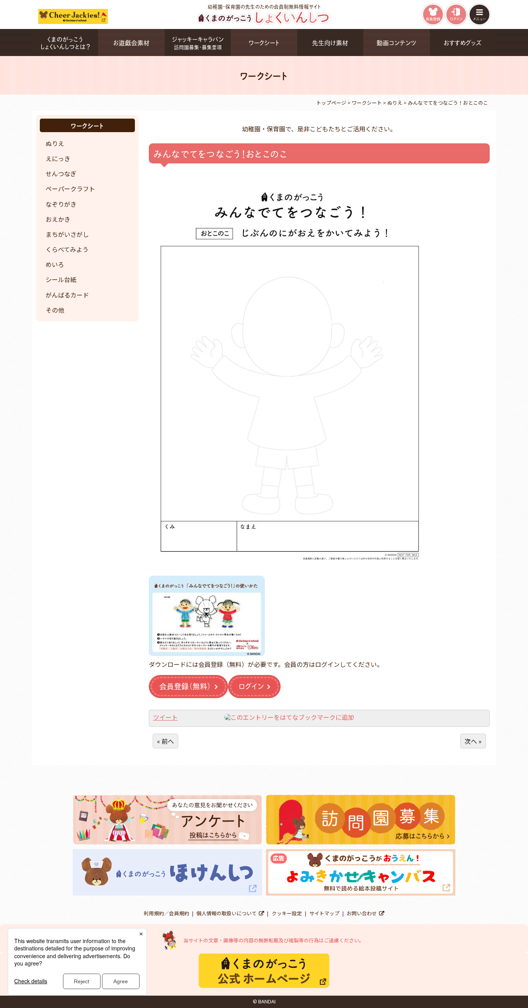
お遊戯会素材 (131, 42)
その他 (55, 309)
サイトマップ (324, 913)
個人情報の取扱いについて (226, 913)
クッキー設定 (286, 913)
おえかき (58, 219)
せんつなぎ (61, 173)
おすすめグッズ (463, 42)
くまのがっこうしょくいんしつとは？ (65, 42)
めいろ (55, 264)
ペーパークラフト (70, 188)
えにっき (58, 158)
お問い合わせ (362, 913)
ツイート (165, 717)
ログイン (251, 686)
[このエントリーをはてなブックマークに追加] (289, 717)
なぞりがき (61, 204)
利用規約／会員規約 (166, 913)
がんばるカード (67, 294)
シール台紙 (61, 279)
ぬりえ (55, 143)
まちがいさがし (67, 234)
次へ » (473, 741)
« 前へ (165, 741)
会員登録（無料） (185, 686)
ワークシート (264, 42)
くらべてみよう (67, 249)
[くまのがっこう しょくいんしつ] (264, 23)
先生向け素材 (330, 42)
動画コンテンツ (396, 42)
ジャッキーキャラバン (198, 42)
